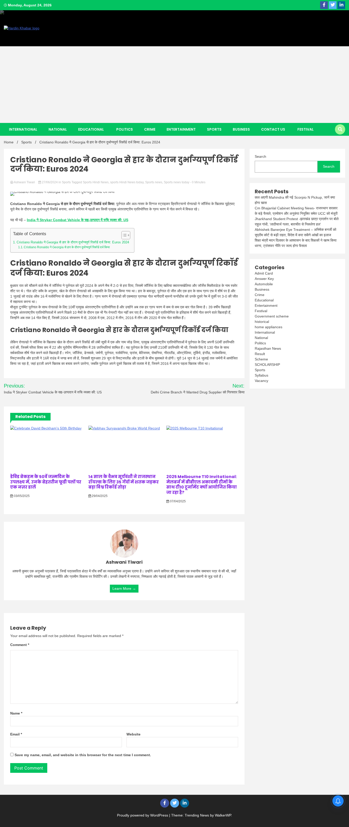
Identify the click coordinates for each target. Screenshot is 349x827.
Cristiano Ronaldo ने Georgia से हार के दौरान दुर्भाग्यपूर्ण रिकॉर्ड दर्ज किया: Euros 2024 (73, 242)
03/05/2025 (21, 496)
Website (133, 734)
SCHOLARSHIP (267, 364)
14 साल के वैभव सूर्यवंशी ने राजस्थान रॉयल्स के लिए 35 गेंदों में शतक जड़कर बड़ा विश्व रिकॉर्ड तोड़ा (123, 482)
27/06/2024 (50, 182)
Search (260, 156)
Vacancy (261, 381)
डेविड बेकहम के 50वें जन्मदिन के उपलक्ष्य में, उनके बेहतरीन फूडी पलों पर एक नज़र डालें (45, 482)
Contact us (273, 129)
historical (262, 322)
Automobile (264, 284)
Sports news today (176, 182)
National (58, 129)
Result (260, 354)
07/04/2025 (177, 501)
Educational (91, 129)
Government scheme (272, 316)
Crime (149, 129)
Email (16, 734)
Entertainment (181, 129)
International (23, 129)
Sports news (153, 182)
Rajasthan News (268, 348)
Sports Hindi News (96, 182)
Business (241, 129)
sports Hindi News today (127, 182)
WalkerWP (223, 815)
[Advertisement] (174, 84)
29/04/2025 (99, 496)
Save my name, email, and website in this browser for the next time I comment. (83, 755)
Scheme (261, 359)
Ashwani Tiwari (24, 182)
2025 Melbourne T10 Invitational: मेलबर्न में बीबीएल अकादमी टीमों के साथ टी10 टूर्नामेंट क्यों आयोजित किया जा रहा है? (201, 484)
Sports (214, 129)
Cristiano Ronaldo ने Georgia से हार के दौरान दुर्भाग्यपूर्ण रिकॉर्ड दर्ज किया (67, 247)
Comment (19, 645)
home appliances (268, 327)
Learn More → (124, 588)
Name (16, 713)
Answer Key (264, 279)
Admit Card (264, 273)
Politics (124, 129)
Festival (305, 129)
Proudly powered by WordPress (143, 815)
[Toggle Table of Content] (123, 235)
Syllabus (261, 375)
